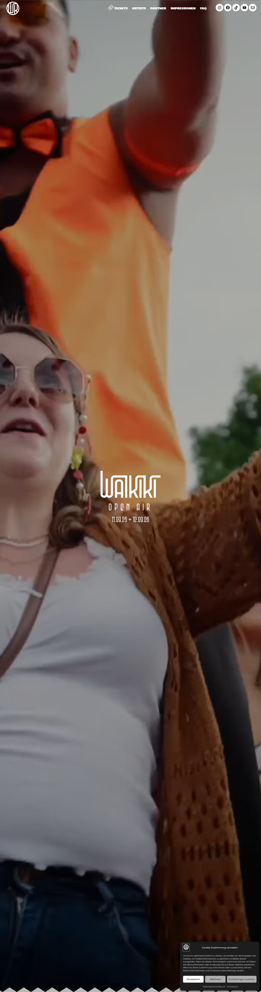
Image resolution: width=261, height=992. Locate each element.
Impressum (232, 986)
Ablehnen (215, 979)
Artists (139, 8)
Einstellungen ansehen (242, 979)
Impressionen (183, 8)
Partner (158, 8)
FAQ (203, 8)
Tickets (121, 8)
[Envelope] (252, 7)
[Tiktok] (236, 7)
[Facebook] (228, 7)
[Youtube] (244, 7)
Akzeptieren (193, 979)
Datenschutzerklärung (214, 986)
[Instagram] (219, 7)
